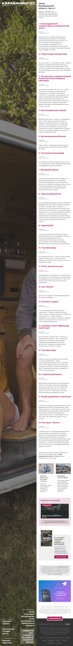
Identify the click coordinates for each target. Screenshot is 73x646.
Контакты (64, 640)
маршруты (60, 574)
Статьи (44, 640)
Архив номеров (51, 640)
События (67, 637)
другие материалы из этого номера (59, 548)
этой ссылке (52, 458)
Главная (42, 637)
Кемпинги (48, 637)
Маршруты (61, 637)
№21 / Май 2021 (31, 5)
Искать (68, 624)
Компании (55, 637)
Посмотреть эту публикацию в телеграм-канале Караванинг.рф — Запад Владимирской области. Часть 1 (55, 522)
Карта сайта (59, 643)
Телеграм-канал (51, 643)
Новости (58, 640)
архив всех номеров (60, 551)
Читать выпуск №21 (61, 557)
